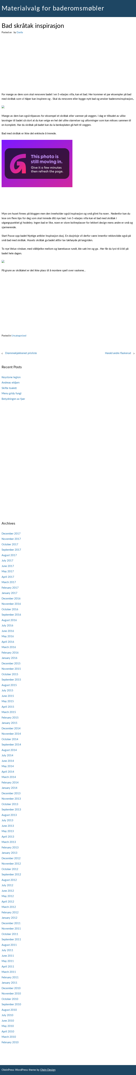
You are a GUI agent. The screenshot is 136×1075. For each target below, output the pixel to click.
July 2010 (7, 1015)
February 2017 (10, 587)
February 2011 (10, 977)
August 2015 (9, 685)
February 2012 (10, 912)
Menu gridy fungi (11, 393)
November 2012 (11, 863)
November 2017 (11, 539)
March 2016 (9, 647)
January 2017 (9, 593)
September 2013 (11, 809)
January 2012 (9, 918)
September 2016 (11, 614)
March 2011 (9, 972)
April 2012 (8, 901)
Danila (20, 32)
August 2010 (9, 1010)
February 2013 (10, 847)
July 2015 (7, 690)
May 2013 (8, 831)
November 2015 (11, 669)
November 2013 (11, 798)
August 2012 (9, 880)
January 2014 (9, 788)
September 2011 (11, 939)
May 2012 (8, 896)
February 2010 (10, 1042)
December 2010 (11, 988)
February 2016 (10, 652)
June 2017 (8, 566)
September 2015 (11, 679)
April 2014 (8, 771)
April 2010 (8, 1031)
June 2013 (8, 826)
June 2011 (8, 956)
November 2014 (11, 734)
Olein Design (47, 1070)
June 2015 (8, 696)
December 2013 (11, 793)
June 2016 (8, 631)
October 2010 (10, 999)
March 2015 (9, 712)
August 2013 (9, 815)
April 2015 (8, 707)
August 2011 (9, 945)
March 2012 (9, 907)
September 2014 (11, 744)
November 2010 (11, 993)
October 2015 (10, 674)
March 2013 (9, 842)
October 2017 (10, 544)
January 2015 (9, 723)
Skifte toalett (9, 388)
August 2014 (9, 750)
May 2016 (8, 636)
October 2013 (10, 804)
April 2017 (8, 577)
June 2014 (8, 761)
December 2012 (11, 858)
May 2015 (8, 701)
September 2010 (11, 1004)
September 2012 (11, 874)
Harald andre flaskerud (118, 353)
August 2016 (9, 620)
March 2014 (9, 777)
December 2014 (11, 728)
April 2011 (8, 966)
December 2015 (11, 663)
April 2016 (8, 642)
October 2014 (10, 739)
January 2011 (9, 982)
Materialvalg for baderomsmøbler (53, 8)
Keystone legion (11, 377)
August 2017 (9, 555)
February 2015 (10, 717)
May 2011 (8, 961)
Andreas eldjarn (10, 382)
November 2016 (11, 604)
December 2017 (11, 533)
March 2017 (9, 582)
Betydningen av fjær (13, 399)
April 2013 (8, 836)
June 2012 (8, 891)
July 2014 (7, 755)
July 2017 (7, 560)
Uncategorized (19, 336)
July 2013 (7, 820)
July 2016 (7, 625)
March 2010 (9, 1037)
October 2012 (10, 869)
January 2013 (9, 853)
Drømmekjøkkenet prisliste (21, 353)
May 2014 (8, 766)
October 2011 (10, 934)
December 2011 (11, 923)
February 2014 (10, 782)
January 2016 (9, 658)
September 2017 (11, 550)
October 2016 (10, 609)
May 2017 (8, 571)
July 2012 (7, 885)
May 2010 (8, 1026)
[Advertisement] (68, 66)
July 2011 (7, 950)
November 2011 (11, 928)
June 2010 (8, 1020)
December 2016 (11, 598)
